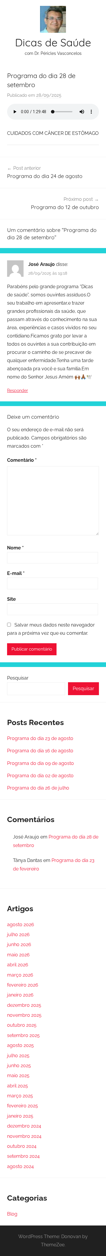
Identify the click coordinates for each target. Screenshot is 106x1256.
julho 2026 (18, 934)
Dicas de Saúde (53, 42)
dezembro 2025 (24, 1005)
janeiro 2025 (20, 1116)
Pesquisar (18, 678)
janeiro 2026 (20, 995)
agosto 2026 (20, 924)
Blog (12, 1214)
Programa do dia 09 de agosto (40, 763)
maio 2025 (18, 1075)
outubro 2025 (22, 1025)
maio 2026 (18, 955)
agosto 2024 (20, 1166)
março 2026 (20, 975)
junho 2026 (19, 944)
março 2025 (20, 1096)
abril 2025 (17, 1086)
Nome (15, 548)
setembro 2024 (23, 1156)
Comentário (22, 460)
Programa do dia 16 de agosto (40, 750)
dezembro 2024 (24, 1126)
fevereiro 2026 (22, 985)
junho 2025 (19, 1065)
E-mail (16, 573)
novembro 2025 (24, 1015)
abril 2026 (17, 965)
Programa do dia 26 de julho (38, 788)
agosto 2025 (20, 1045)
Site (11, 599)
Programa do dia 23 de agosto (40, 738)
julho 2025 (18, 1055)
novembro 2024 (24, 1136)
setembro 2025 (23, 1035)
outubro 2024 (22, 1146)
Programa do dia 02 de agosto (40, 775)
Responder (17, 390)
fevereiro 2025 (22, 1106)
